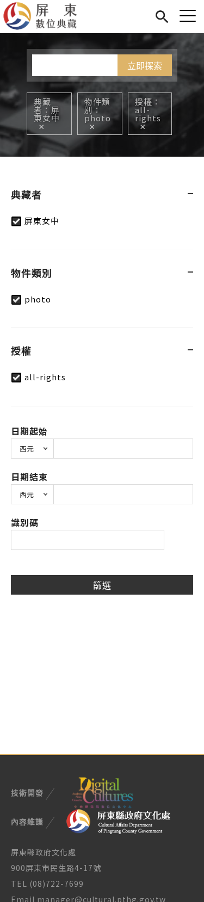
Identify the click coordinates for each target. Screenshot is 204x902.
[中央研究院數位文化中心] (102, 791)
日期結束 (29, 476)
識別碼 (25, 522)
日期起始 (29, 430)
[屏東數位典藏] (46, 16)
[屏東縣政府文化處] (118, 820)
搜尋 (162, 15)
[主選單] (187, 15)
